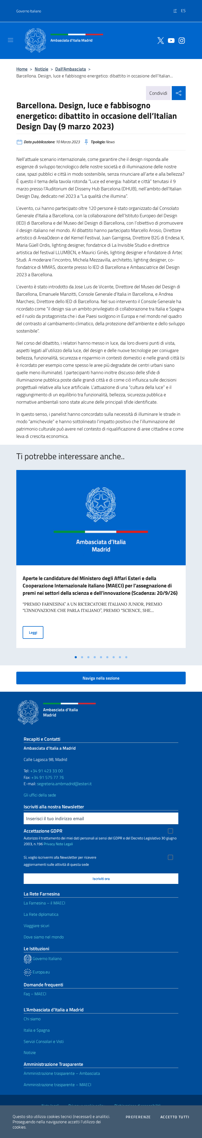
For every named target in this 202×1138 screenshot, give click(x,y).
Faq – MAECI (35, 994)
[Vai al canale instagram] (180, 40)
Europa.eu (41, 972)
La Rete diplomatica (41, 914)
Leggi (36, 632)
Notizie (41, 69)
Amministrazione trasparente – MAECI (57, 1084)
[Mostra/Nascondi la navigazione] (10, 40)
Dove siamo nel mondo (44, 937)
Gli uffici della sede (40, 795)
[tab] (76, 657)
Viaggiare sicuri (36, 925)
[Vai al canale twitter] (159, 40)
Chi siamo (32, 1019)
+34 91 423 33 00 (46, 771)
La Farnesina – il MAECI (44, 903)
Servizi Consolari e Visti (44, 1041)
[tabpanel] (101, 561)
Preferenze (138, 1117)
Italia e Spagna (37, 1030)
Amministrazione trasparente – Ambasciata (62, 1073)
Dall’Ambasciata (70, 69)
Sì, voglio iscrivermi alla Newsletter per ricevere (60, 857)
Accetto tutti (174, 1117)
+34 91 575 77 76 (47, 777)
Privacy (49, 844)
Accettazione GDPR (43, 830)
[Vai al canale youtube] (170, 40)
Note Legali (64, 844)
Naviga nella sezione (101, 678)
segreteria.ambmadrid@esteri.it (64, 783)
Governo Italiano (28, 11)
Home (22, 69)
